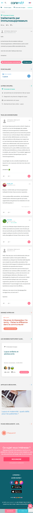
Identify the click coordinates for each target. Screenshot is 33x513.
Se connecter (23, 511)
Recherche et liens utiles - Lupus (14, 104)
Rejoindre (16, 459)
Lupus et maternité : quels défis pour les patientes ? (15, 412)
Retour (3, 12)
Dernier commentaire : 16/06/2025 (13, 362)
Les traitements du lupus (11, 100)
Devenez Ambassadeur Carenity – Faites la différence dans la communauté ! (16, 322)
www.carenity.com (11, 502)
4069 (7, 372)
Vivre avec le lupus (20, 7)
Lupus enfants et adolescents (11, 353)
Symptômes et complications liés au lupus (17, 93)
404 (14, 372)
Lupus (5, 76)
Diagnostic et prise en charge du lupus (15, 96)
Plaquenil (11, 433)
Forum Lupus (7, 7)
